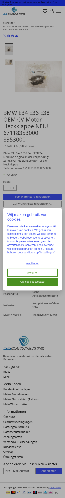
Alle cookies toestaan (32, 281)
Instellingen (32, 263)
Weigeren (32, 272)
